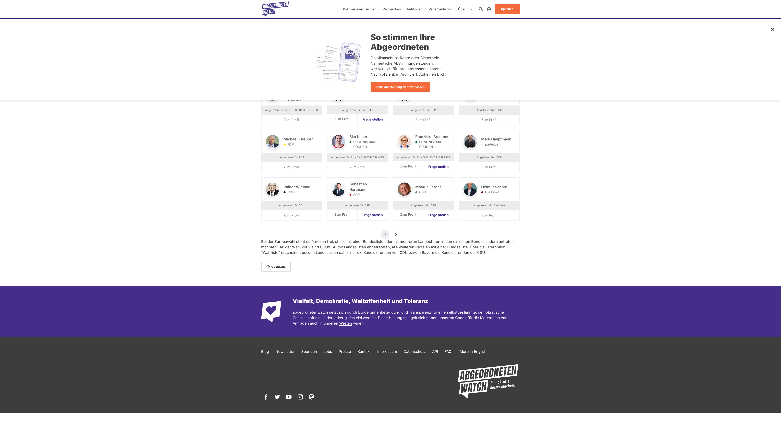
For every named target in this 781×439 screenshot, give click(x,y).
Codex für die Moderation (477, 318)
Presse (345, 351)
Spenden (309, 351)
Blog (265, 351)
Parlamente (437, 9)
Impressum (387, 351)
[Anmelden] (488, 9)
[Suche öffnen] (480, 9)
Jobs (328, 351)
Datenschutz (415, 351)
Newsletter (285, 351)
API (435, 351)
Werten (345, 323)
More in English (473, 351)
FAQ (448, 351)
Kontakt (364, 351)
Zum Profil (292, 120)
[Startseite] (275, 9)
